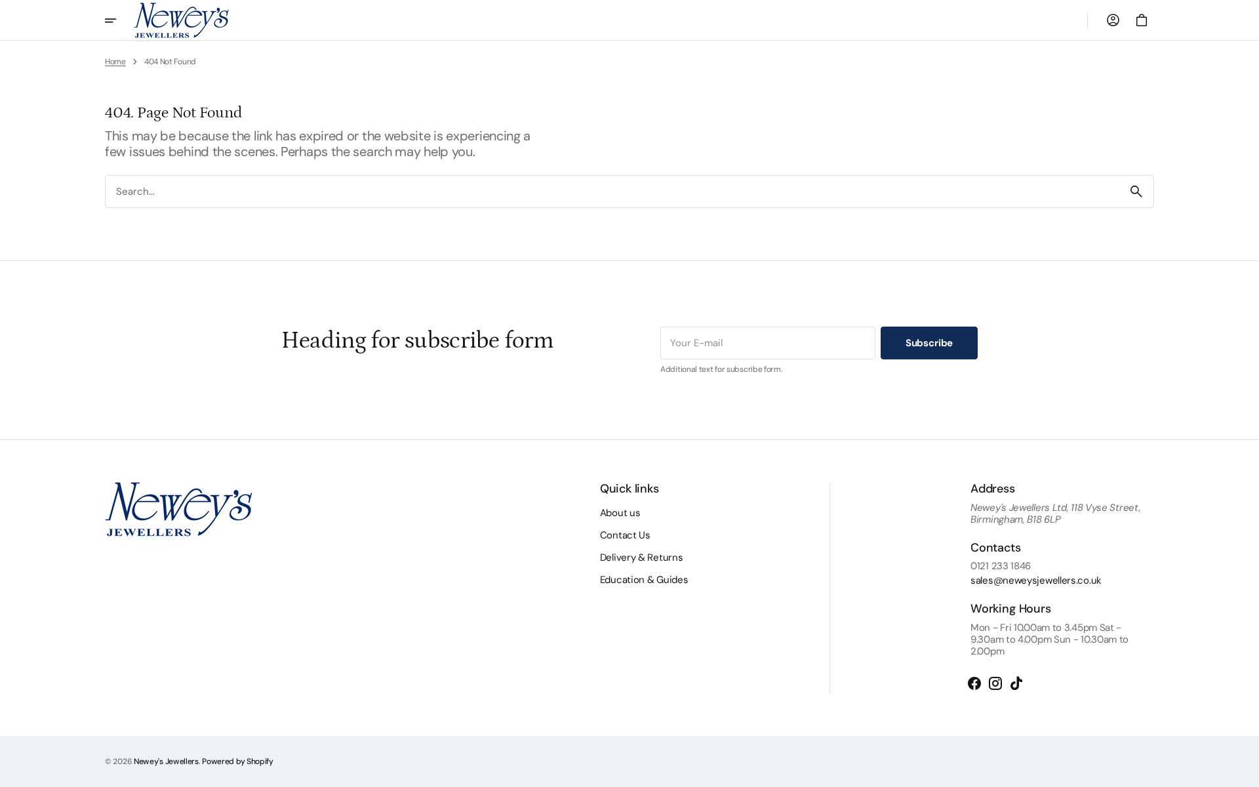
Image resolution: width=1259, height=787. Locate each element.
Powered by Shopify (237, 761)
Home (115, 61)
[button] (1112, 20)
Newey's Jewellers (166, 761)
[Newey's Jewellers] (181, 20)
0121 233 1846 (1000, 566)
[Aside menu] (119, 20)
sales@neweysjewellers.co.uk (1036, 580)
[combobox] (612, 191)
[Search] (1136, 191)
